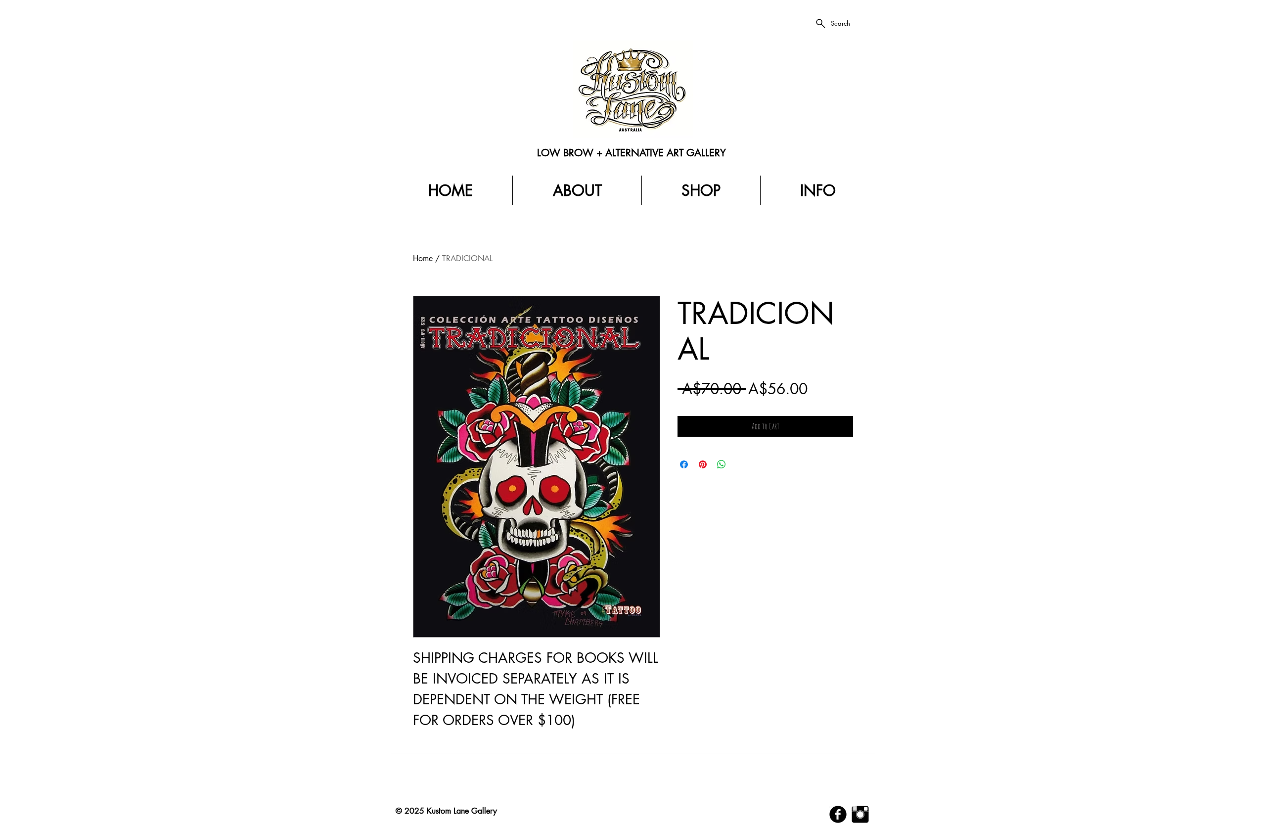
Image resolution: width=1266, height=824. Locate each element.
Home (423, 258)
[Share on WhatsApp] (721, 464)
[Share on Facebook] (684, 464)
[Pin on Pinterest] (703, 464)
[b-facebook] (838, 814)
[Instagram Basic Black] (860, 814)
